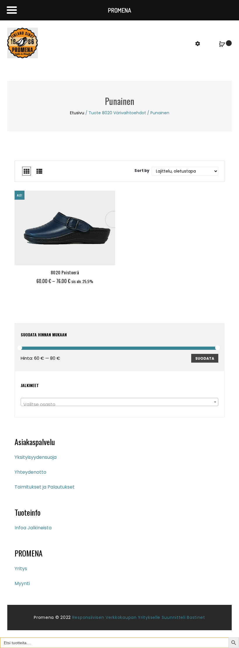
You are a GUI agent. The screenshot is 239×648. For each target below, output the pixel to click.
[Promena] (22, 42)
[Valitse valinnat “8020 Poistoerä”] (50, 258)
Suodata (204, 358)
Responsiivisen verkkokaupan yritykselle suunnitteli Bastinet (138, 617)
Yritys (21, 568)
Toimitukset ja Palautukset (45, 487)
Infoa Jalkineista (33, 527)
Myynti (22, 583)
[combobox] (119, 402)
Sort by (142, 170)
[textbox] (119, 404)
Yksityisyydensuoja (36, 457)
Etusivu (77, 113)
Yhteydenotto (30, 472)
